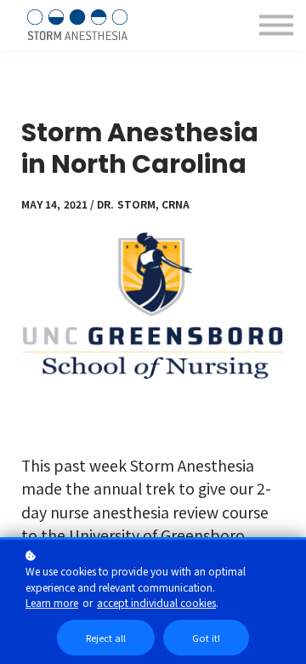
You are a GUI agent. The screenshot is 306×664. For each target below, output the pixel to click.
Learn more (52, 602)
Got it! (206, 637)
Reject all (106, 637)
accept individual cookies (156, 602)
